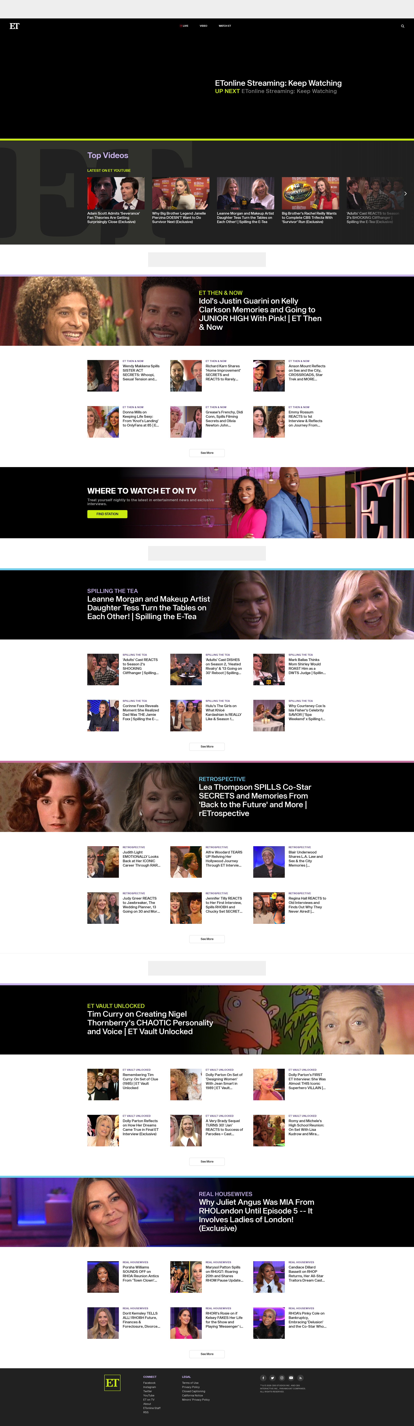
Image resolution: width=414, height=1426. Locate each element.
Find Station (107, 514)
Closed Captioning (193, 1391)
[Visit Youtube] (291, 1378)
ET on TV (148, 1400)
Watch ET (225, 26)
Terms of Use (190, 1383)
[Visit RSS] (300, 1378)
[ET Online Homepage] (14, 26)
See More (207, 453)
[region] (93, 86)
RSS (146, 1412)
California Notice (192, 1396)
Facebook (149, 1383)
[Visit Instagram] (282, 1378)
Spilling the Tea (112, 591)
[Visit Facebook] (263, 1378)
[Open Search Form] (402, 26)
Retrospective (222, 779)
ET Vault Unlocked (116, 1006)
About (147, 1404)
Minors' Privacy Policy (196, 1400)
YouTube (148, 1396)
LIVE (185, 26)
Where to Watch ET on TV (141, 491)
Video (203, 26)
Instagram (149, 1387)
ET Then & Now (221, 293)
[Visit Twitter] (272, 1378)
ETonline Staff (152, 1408)
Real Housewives (226, 1194)
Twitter (147, 1391)
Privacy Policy (191, 1387)
